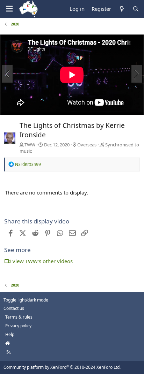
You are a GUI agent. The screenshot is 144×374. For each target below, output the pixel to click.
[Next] (136, 74)
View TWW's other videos (42, 261)
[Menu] (9, 9)
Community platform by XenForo (62, 367)
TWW (29, 145)
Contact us (13, 308)
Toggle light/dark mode (25, 300)
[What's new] (121, 9)
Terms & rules (19, 317)
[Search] (136, 9)
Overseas (86, 145)
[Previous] (7, 74)
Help (9, 334)
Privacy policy (18, 326)
